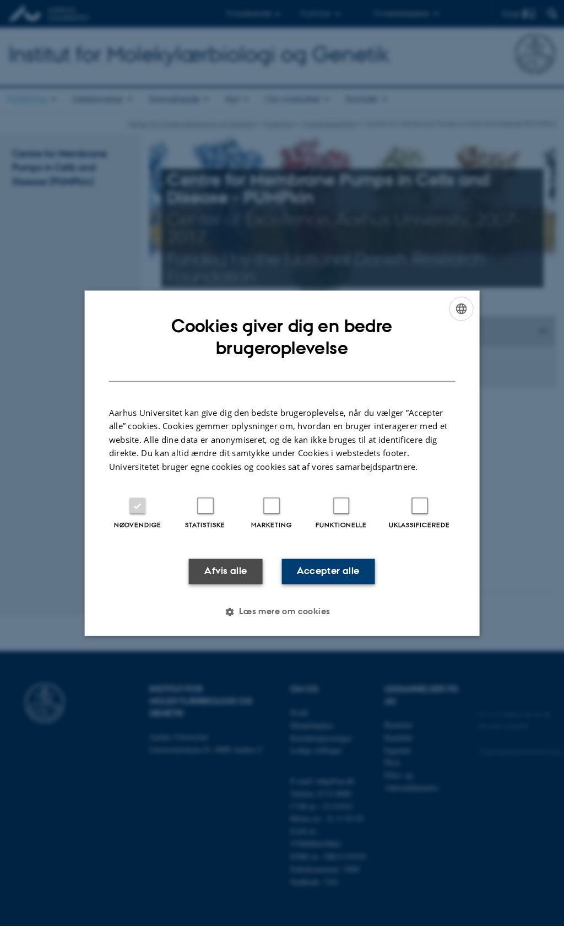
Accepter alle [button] (328, 571)
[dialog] (282, 463)
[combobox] (461, 308)
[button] (282, 611)
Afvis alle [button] (225, 571)
